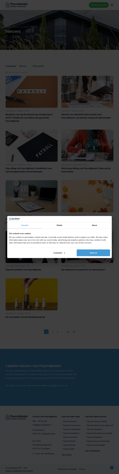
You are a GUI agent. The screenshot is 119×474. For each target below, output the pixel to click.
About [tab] (94, 225)
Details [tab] (59, 225)
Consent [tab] (24, 225)
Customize (57, 253)
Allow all (93, 253)
